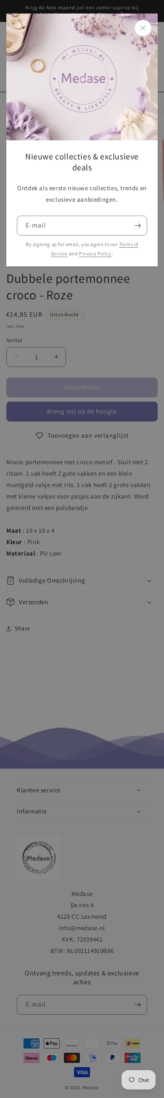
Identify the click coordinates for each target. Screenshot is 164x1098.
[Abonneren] (137, 225)
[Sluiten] (143, 28)
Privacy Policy (95, 253)
